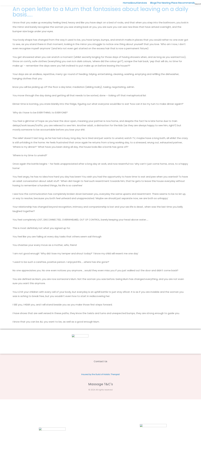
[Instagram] (97, 368)
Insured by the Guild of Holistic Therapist (100, 374)
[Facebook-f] (103, 368)
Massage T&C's (100, 384)
